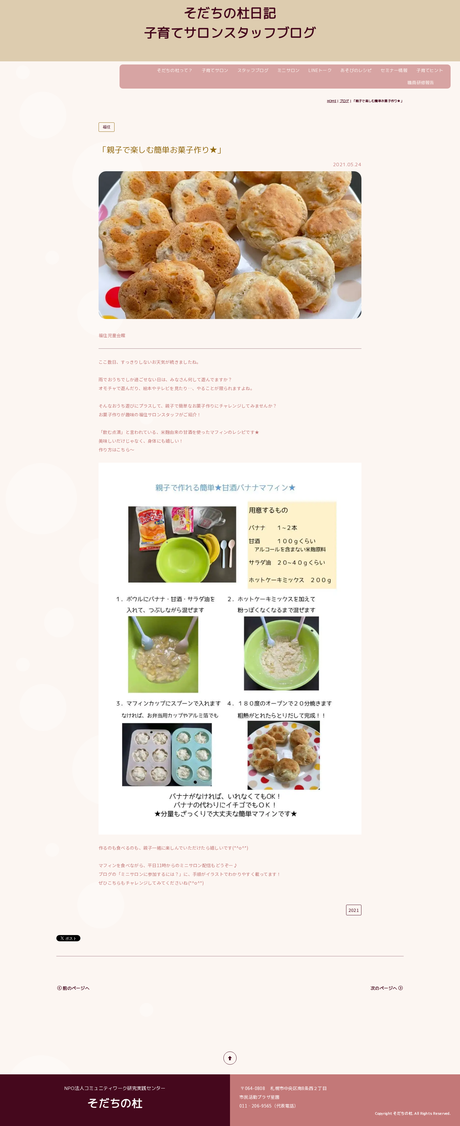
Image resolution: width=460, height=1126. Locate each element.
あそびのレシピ (356, 70)
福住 (106, 127)
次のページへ (384, 988)
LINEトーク (320, 70)
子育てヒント (429, 70)
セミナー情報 (394, 70)
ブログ (344, 101)
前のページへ (76, 988)
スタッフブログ (252, 70)
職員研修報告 (420, 82)
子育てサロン (215, 70)
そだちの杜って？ (174, 70)
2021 (354, 910)
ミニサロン (288, 70)
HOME (331, 101)
